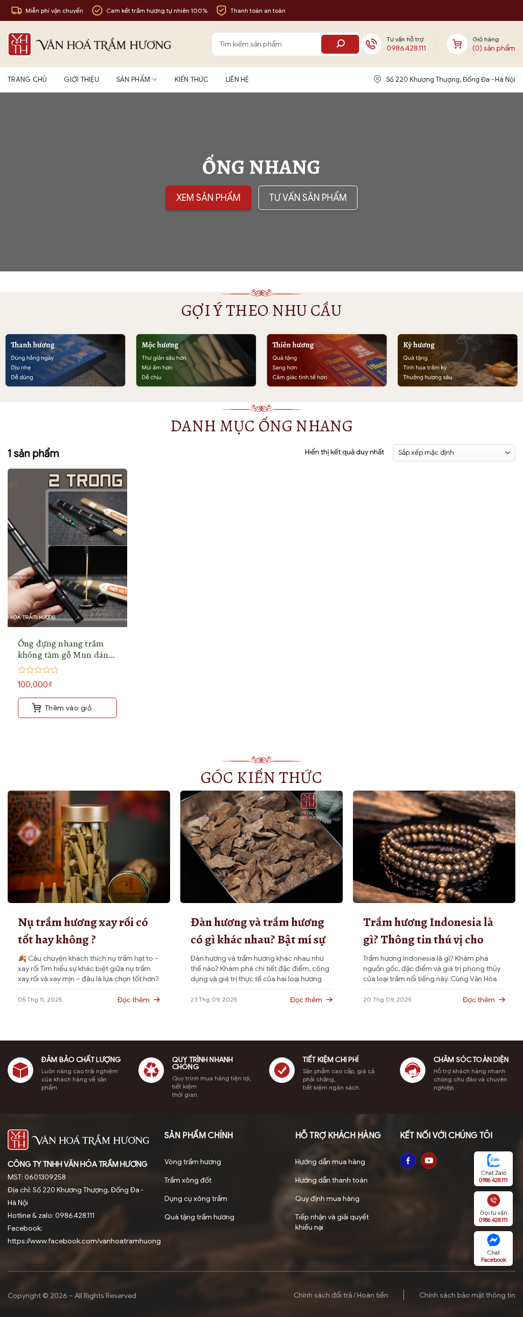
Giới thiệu (81, 79)
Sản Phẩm (133, 79)
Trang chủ (27, 79)
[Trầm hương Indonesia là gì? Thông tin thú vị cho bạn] (434, 846)
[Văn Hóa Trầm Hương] (89, 44)
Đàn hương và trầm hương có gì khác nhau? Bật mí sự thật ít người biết (258, 931)
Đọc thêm (134, 999)
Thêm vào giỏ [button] (67, 707)
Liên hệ (237, 79)
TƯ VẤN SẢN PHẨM (308, 197)
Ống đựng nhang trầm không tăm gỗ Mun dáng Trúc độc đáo (65, 649)
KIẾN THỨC (191, 79)
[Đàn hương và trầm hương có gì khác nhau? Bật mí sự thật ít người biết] (261, 846)
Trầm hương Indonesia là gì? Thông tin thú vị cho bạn (428, 931)
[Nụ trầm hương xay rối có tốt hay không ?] (89, 846)
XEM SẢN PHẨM (208, 197)
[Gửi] (340, 44)
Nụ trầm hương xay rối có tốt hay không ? (83, 931)
